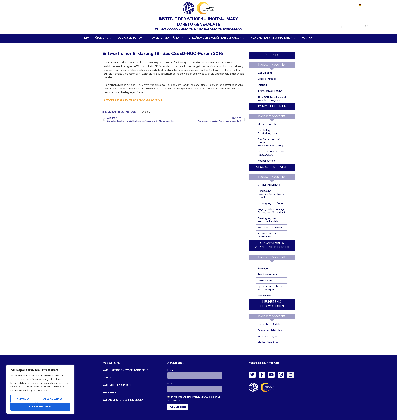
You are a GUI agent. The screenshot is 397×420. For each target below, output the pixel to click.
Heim (86, 38)
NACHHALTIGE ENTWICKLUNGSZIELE (125, 370)
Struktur (262, 85)
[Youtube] (271, 375)
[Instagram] (281, 375)
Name (170, 383)
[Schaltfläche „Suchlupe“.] (366, 26)
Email (170, 370)
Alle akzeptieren (40, 407)
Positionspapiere (267, 274)
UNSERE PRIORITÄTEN (166, 38)
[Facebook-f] (262, 375)
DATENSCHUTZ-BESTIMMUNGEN (123, 400)
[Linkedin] (290, 375)
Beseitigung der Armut (271, 203)
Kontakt (308, 38)
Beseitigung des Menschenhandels (268, 220)
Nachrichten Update (269, 324)
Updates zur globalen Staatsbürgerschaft (270, 288)
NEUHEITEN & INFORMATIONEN (272, 304)
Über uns (101, 38)
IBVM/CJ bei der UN (130, 38)
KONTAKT (108, 378)
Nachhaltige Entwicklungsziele (268, 132)
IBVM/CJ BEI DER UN (271, 106)
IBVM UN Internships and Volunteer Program (272, 99)
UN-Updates (265, 280)
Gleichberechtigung (269, 185)
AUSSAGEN (109, 392)
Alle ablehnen (53, 399)
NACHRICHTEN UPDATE (117, 385)
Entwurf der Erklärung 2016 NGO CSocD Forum (133, 100)
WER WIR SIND (111, 363)
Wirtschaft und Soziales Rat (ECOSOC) (271, 153)
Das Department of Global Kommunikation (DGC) (270, 142)
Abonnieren (264, 296)
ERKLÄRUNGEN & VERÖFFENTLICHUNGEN (215, 38)
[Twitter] (252, 375)
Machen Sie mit (266, 342)
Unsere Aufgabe (267, 79)
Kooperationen (266, 161)
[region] (40, 389)
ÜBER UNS (272, 55)
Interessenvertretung (270, 91)
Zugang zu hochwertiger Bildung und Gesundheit (272, 211)
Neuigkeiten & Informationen (271, 38)
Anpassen (23, 399)
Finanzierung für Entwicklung (267, 235)
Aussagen (263, 268)
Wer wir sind (265, 73)
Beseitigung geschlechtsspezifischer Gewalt (271, 194)
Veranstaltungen (267, 336)
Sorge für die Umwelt (270, 227)
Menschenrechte (267, 124)
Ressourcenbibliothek (270, 330)
